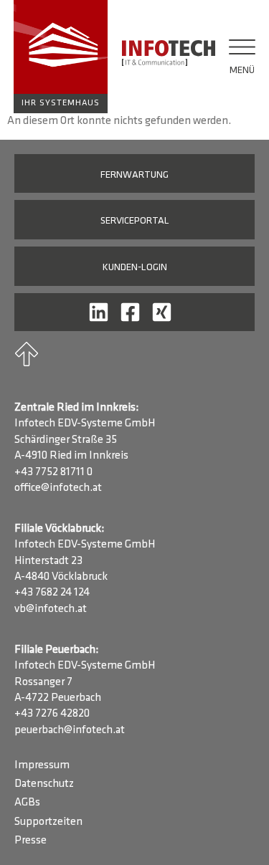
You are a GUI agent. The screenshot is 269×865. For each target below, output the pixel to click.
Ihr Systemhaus (61, 103)
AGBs (27, 802)
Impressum (42, 765)
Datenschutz (44, 784)
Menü (242, 70)
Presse (30, 840)
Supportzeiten (48, 822)
